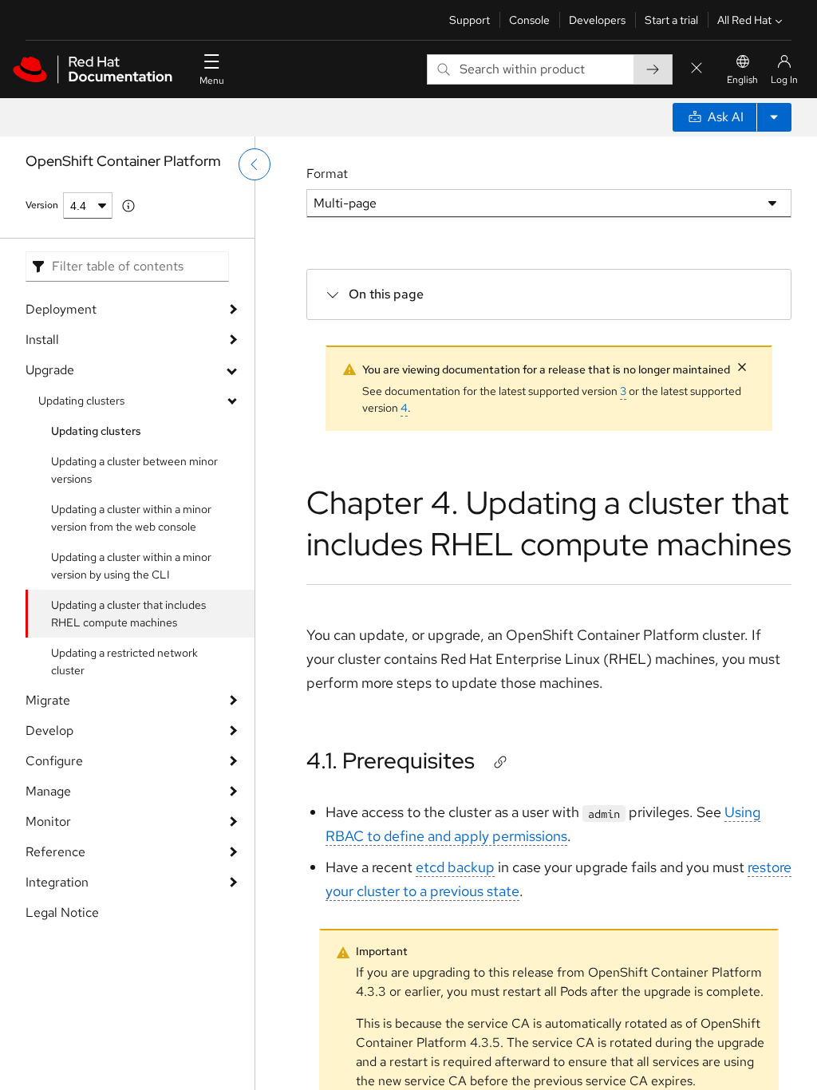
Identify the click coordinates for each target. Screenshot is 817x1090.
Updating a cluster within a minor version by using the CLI (131, 566)
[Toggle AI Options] (773, 117)
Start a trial (671, 20)
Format (327, 173)
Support (469, 20)
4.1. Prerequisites (390, 760)
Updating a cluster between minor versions (134, 470)
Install (42, 339)
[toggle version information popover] (128, 206)
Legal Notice (62, 912)
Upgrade (50, 369)
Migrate (48, 700)
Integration (57, 882)
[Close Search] (696, 69)
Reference (55, 851)
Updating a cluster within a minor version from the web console (131, 518)
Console (529, 20)
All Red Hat (744, 20)
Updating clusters (81, 400)
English (742, 79)
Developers (597, 20)
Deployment (61, 309)
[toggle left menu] (254, 164)
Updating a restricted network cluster (124, 661)
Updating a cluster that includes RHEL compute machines (128, 614)
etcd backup (455, 867)
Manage (48, 791)
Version (42, 205)
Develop (49, 730)
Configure (54, 760)
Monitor (48, 821)
